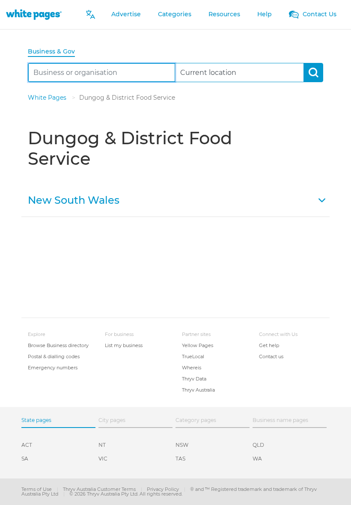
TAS (180, 458)
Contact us (271, 356)
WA (257, 458)
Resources (224, 14)
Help (264, 14)
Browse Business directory (58, 345)
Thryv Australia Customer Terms (100, 489)
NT (102, 445)
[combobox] (101, 72)
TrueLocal (193, 356)
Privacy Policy (163, 489)
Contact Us (318, 14)
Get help (269, 345)
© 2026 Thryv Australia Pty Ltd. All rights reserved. (125, 494)
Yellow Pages (197, 345)
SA (24, 458)
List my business (124, 345)
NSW (182, 445)
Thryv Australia (198, 390)
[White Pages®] (34, 14)
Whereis (191, 368)
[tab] (55, 52)
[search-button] (313, 72)
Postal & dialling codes (54, 356)
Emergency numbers (52, 368)
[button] (175, 199)
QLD (258, 445)
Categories (174, 14)
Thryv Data (194, 379)
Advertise (126, 14)
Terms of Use (37, 489)
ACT (26, 445)
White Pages (48, 97)
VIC (102, 458)
